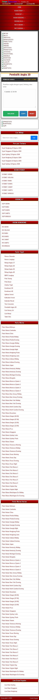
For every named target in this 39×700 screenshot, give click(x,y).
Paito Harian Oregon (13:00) (10, 604)
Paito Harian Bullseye (8, 506)
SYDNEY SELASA (7, 177)
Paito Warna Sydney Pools (10, 438)
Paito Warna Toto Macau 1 (10, 467)
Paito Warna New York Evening (11, 403)
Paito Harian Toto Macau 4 (10, 655)
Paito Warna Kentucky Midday (11, 368)
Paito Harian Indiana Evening (10, 541)
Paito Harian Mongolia (8, 557)
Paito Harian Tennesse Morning (11, 624)
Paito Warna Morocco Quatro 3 (11, 387)
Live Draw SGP (18, 4)
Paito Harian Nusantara (9, 592)
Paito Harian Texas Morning (10, 633)
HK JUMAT (5, 239)
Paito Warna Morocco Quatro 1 (11, 381)
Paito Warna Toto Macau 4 (10, 476)
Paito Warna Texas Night (9, 464)
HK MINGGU (6, 246)
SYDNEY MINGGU (8, 193)
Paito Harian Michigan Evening (11, 554)
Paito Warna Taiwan (8, 441)
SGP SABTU (6, 213)
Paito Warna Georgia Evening (11, 346)
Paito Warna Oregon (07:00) (10, 419)
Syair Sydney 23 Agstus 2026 (11, 154)
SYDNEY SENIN (7, 174)
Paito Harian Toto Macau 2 (10, 649)
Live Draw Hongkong (11, 691)
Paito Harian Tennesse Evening (11, 630)
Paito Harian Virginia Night (10, 668)
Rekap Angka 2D (10, 266)
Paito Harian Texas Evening (10, 639)
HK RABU (5, 233)
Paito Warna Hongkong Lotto (10, 356)
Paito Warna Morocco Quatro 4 (11, 391)
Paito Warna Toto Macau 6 (10, 483)
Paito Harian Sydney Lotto (10, 614)
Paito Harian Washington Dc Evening (13, 674)
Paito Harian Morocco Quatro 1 (11, 560)
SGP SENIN (5, 204)
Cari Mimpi (8, 313)
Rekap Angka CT (10, 263)
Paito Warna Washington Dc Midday (13, 492)
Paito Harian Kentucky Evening (11, 550)
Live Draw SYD (6, 4)
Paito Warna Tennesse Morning (11, 445)
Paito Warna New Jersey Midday (12, 394)
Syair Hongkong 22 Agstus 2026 (11, 157)
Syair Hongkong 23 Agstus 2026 (11, 148)
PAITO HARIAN (18, 25)
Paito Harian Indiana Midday (10, 538)
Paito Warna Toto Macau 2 (10, 470)
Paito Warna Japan (7, 365)
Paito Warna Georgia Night (10, 349)
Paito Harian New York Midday (11, 579)
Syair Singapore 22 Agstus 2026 (11, 161)
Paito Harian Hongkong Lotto (10, 535)
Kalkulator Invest (10, 297)
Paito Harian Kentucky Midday (11, 547)
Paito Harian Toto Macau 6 (10, 662)
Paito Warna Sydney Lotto (10, 435)
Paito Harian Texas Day (9, 636)
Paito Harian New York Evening (11, 582)
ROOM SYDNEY (18, 11)
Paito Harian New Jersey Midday (12, 573)
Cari (34, 138)
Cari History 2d (9, 310)
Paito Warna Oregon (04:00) (10, 416)
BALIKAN (11, 113)
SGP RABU (5, 207)
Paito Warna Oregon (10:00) (10, 422)
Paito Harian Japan (7, 544)
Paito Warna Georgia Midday (10, 343)
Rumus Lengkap (9, 259)
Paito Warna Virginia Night (10, 489)
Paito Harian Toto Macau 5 (10, 658)
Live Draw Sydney (10, 685)
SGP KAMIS (6, 210)
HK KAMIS (5, 236)
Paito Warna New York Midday (11, 400)
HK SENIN (5, 227)
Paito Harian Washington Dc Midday (13, 671)
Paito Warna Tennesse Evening (11, 451)
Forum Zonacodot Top (11, 2)
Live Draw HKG (31, 4)
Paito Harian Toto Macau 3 (10, 652)
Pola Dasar (8, 282)
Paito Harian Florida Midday (10, 515)
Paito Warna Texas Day (9, 457)
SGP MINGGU (6, 216)
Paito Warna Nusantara (9, 413)
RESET (32, 113)
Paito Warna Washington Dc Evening (13, 496)
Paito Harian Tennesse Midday (11, 627)
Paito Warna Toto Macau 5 (10, 480)
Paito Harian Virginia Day (9, 665)
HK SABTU (5, 243)
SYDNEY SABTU (7, 190)
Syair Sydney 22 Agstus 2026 (11, 164)
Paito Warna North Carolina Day (11, 406)
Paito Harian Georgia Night (10, 528)
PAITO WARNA (18, 28)
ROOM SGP (18, 14)
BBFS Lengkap (9, 275)
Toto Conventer (9, 304)
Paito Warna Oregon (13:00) (10, 426)
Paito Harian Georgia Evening (11, 525)
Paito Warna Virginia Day (9, 486)
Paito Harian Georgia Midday (10, 522)
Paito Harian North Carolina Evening (13, 589)
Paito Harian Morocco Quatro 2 (11, 563)
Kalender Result (9, 301)
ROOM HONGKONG (18, 18)
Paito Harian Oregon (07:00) (10, 598)
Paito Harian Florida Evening (10, 519)
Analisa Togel (9, 285)
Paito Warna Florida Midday (10, 337)
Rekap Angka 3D (10, 269)
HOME (19, 7)
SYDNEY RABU (7, 180)
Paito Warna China (7, 333)
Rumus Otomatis (10, 256)
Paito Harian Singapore (9, 611)
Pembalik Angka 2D (20, 74)
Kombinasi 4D (9, 291)
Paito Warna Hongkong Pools (11, 352)
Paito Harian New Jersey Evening (12, 576)
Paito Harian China (7, 512)
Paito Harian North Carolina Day (11, 585)
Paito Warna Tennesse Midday (11, 448)
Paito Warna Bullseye (8, 327)
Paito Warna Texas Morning (10, 454)
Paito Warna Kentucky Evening (11, 371)
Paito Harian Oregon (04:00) (10, 595)
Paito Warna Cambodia (9, 330)
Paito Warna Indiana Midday (10, 359)
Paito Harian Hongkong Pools (11, 531)
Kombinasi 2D (9, 288)
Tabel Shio (8, 317)
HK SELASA (6, 230)
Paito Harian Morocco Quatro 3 (11, 566)
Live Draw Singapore (11, 688)
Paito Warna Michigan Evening (11, 375)
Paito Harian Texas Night (9, 643)
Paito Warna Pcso (7, 429)
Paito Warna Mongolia (8, 378)
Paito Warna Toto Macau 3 (10, 473)
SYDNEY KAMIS (7, 184)
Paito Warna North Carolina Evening (13, 410)
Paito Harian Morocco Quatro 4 (11, 569)
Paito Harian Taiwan (8, 620)
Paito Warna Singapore (9, 432)
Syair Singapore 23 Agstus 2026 (11, 151)
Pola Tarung (8, 278)
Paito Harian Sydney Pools (10, 617)
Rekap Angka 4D (10, 272)
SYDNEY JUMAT (7, 187)
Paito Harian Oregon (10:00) (10, 601)
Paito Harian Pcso (7, 608)
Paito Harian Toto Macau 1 (10, 646)
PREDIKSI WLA (18, 21)
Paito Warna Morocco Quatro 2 (11, 384)
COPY (23, 113)
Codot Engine (34, 698)
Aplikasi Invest (9, 294)
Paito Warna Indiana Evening (10, 362)
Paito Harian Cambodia (9, 509)
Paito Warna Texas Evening (10, 460)
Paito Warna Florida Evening (10, 340)
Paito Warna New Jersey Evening (12, 397)
